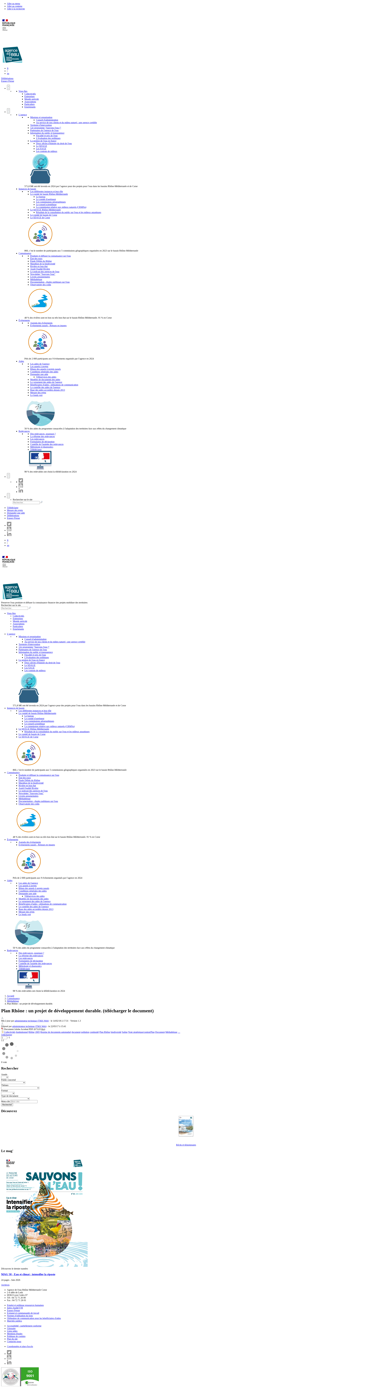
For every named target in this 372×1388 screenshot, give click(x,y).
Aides (21, 361)
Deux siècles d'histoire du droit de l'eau (54, 143)
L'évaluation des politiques (48, 138)
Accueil (10, 996)
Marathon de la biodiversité (42, 264)
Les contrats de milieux (46, 151)
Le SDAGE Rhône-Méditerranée (45, 210)
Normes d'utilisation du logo (20, 1315)
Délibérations (7, 78)
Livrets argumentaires (40, 277)
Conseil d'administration (47, 120)
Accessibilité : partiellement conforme (24, 1326)
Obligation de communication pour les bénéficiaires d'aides (34, 1318)
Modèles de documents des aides (45, 379)
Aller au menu (13, 3)
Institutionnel (22, 1032)
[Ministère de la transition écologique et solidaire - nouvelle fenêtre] (9, 32)
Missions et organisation (41, 117)
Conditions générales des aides (44, 371)
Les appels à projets (39, 366)
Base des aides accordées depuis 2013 (47, 390)
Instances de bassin (27, 189)
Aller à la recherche (16, 9)
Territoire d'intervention (41, 125)
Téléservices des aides (46, 377)
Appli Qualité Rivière (40, 269)
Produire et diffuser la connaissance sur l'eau (50, 256)
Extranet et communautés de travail (23, 1313)
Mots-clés (5, 1101)
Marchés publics (14, 1321)
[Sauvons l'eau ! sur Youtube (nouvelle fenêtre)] (21, 487)
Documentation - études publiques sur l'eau (50, 282)
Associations (30, 101)
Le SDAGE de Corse (40, 217)
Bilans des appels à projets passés (45, 369)
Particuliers (29, 104)
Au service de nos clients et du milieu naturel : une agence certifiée (66, 122)
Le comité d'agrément (46, 199)
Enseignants (29, 107)
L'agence (23, 114)
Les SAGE (41, 148)
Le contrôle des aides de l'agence (45, 387)
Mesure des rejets (38, 392)
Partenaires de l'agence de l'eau (44, 130)
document (76, 1032)
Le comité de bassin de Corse (43, 215)
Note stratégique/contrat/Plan (141, 1032)
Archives (5, 1285)
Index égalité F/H (15, 1308)
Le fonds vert (36, 395)
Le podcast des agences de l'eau (44, 271)
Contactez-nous (14, 1341)
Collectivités (30, 94)
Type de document (9, 1096)
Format (4, 1090)
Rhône (31, 1032)
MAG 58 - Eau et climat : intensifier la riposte (28, 1274)
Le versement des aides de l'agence (46, 382)
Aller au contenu (14, 6)
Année (4, 1074)
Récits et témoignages (186, 1145)
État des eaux (36, 258)
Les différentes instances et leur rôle (46, 191)
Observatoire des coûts (40, 284)
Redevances (24, 431)
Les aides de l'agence (40, 364)
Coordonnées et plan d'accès (20, 1346)
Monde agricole (31, 99)
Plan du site (12, 1339)
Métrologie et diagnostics (41, 447)
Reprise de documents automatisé (55, 1032)
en (8, 73)
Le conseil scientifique (46, 204)
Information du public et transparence (47, 133)
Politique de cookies (16, 1336)
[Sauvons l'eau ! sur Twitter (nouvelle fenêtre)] (21, 482)
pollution (85, 1032)
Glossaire (11, 1328)
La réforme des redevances (42, 436)
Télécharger (6, 1034)
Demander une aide (39, 374)
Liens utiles (12, 1331)
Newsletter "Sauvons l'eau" (42, 274)
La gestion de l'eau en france (43, 141)
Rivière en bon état (39, 266)
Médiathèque (36, 279)
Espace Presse (7, 81)
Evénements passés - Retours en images (48, 325)
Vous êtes (23, 91)
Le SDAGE (41, 146)
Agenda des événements (41, 323)
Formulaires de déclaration (42, 441)
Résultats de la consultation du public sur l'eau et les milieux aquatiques (68, 212)
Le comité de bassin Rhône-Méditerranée (49, 194)
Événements (24, 320)
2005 (37, 1032)
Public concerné (8, 1080)
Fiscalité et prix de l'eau (47, 135)
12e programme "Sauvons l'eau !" (45, 128)
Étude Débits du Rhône (41, 261)
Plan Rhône (104, 1032)
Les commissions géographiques (51, 202)
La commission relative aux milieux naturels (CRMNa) (61, 207)
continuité (94, 1032)
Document (160, 1032)
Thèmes (4, 1085)
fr (7, 68)
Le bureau (40, 196)
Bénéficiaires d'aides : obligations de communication (54, 385)
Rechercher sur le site (22, 499)
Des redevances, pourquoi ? (43, 434)
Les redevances (37, 439)
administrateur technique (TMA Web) (32, 1021)
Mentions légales (14, 1333)
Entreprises (29, 96)
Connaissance (25, 253)
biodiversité (116, 1032)
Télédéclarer (36, 449)
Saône (125, 1032)
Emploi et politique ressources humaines (25, 1305)
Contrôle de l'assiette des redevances (47, 444)
